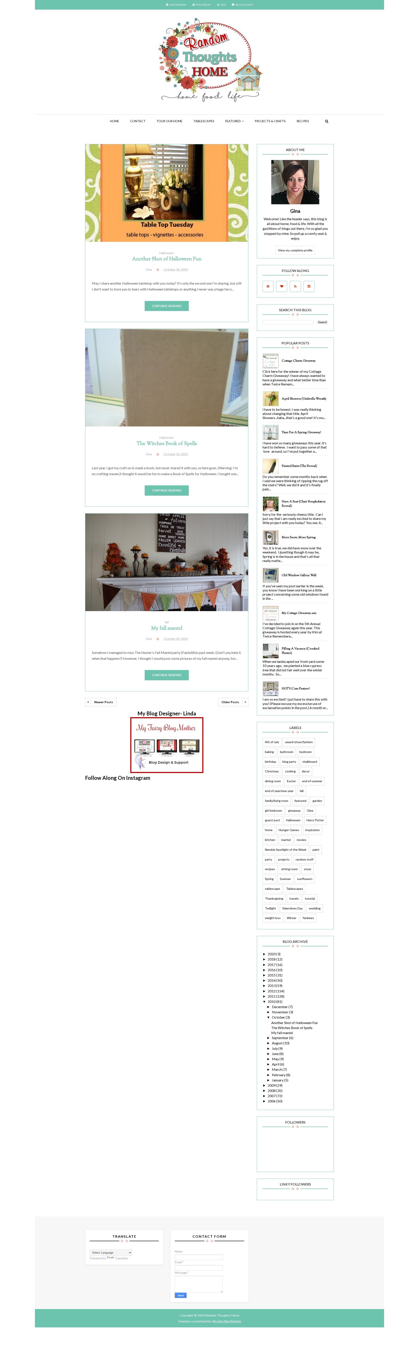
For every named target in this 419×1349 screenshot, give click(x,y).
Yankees (308, 918)
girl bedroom (273, 810)
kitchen (270, 840)
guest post (272, 820)
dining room (273, 781)
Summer (285, 879)
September (280, 1038)
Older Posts (230, 702)
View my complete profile (295, 250)
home (269, 830)
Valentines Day (292, 908)
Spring (269, 879)
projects (284, 859)
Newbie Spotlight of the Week (285, 849)
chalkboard (309, 761)
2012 (272, 991)
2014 (272, 980)
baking (269, 752)
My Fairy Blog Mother (227, 1321)
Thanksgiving (274, 898)
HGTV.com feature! (296, 689)
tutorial (310, 898)
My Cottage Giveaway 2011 (299, 613)
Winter (291, 918)
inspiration (312, 830)
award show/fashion (299, 742)
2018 (272, 959)
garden (317, 801)
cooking (290, 771)
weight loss (273, 918)
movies (301, 840)
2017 (272, 964)
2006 (272, 1101)
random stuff (304, 859)
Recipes (303, 121)
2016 (272, 970)
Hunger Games (289, 830)
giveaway (294, 810)
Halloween (167, 253)
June (275, 1054)
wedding (315, 908)
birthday (270, 761)
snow (307, 869)
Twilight (270, 908)
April (276, 1064)
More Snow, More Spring (299, 537)
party (268, 859)
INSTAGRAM (178, 4)
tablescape (272, 888)
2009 (272, 1085)
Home (114, 121)
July (275, 1048)
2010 (272, 1001)
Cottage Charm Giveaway (299, 361)
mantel (286, 840)
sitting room (289, 869)
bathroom (286, 752)
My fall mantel (166, 628)
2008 (272, 1090)
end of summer (312, 781)
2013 (272, 985)
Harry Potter (315, 820)
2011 (272, 996)
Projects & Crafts (270, 121)
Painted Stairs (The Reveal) (299, 466)
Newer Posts (103, 702)
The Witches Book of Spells (167, 443)
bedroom (305, 752)
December (280, 1007)
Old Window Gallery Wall (299, 575)
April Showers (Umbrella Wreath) (304, 399)
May (276, 1059)
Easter (291, 781)
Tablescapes (203, 121)
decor (306, 771)
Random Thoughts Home (221, 1315)
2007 (272, 1096)
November (280, 1012)
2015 (272, 975)
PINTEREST (203, 4)
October (279, 1017)
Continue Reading (167, 306)
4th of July (272, 742)
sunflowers (305, 879)
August (277, 1043)
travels (294, 898)
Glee (310, 810)
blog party (289, 761)
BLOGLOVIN (244, 4)
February (279, 1075)
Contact (138, 121)
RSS (223, 4)
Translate (121, 1258)
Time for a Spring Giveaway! (301, 432)
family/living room (276, 801)
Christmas (272, 771)
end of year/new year (279, 791)
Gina (295, 211)
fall (167, 622)
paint (316, 849)
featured (233, 121)
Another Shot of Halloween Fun (166, 259)
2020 (272, 954)
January (278, 1080)
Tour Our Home (169, 121)
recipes (270, 869)
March (277, 1069)
